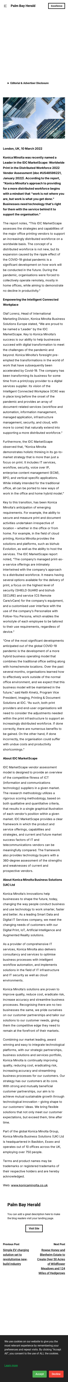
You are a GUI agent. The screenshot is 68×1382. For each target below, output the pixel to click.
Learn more (11, 1365)
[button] (5, 6)
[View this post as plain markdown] (56, 64)
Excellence (56, 6)
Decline (56, 1374)
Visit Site (34, 1228)
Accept (39, 1374)
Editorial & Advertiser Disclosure (29, 83)
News (6, 19)
